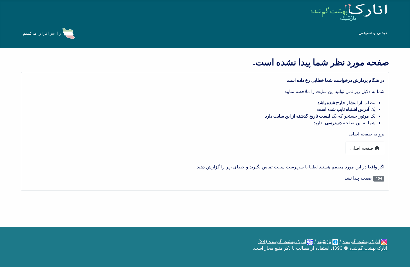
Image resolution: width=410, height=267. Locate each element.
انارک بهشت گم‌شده (361, 241)
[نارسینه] (335, 241)
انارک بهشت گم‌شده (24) (282, 241)
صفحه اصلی (362, 148)
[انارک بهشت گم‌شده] (384, 241)
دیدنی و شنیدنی (372, 32)
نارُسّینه (324, 241)
